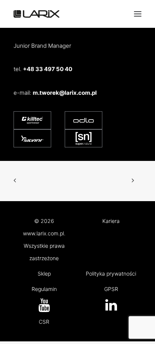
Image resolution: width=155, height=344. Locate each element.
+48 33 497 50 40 (47, 69)
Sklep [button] (44, 273)
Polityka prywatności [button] (111, 273)
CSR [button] (44, 321)
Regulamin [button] (44, 289)
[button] (111, 308)
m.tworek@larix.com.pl (65, 92)
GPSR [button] (111, 289)
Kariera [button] (111, 221)
